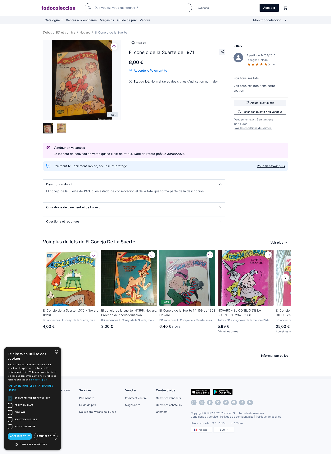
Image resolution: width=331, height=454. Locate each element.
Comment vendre (136, 398)
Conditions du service (204, 416)
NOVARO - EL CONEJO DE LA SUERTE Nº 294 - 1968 (239, 312)
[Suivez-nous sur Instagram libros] (202, 402)
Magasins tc (132, 405)
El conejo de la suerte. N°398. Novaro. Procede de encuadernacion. (129, 312)
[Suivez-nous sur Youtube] (234, 402)
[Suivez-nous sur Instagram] (194, 402)
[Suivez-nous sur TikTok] (242, 402)
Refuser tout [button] (46, 436)
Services (85, 390)
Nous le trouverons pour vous (97, 411)
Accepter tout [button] (20, 436)
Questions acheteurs (169, 405)
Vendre (145, 20)
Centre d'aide (165, 390)
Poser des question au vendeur (262, 111)
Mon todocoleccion (267, 20)
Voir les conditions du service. (253, 128)
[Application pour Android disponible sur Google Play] (223, 391)
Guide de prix (127, 20)
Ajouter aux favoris (262, 102)
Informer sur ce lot (274, 355)
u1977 (238, 46)
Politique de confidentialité (236, 416)
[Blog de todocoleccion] (250, 402)
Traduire (141, 43)
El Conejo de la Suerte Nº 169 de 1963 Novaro (187, 312)
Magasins (107, 20)
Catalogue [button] (53, 20)
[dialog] (32, 398)
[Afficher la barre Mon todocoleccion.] (285, 20)
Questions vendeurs (168, 398)
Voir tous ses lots (246, 78)
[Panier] (285, 7)
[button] (134, 184)
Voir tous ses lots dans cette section (254, 88)
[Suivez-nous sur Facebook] (210, 402)
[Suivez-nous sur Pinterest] (226, 402)
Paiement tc (86, 398)
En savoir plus (39, 379)
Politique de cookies (268, 416)
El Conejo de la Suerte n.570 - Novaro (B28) (70, 312)
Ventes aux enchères (81, 20)
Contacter (162, 411)
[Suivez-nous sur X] (218, 402)
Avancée (203, 7)
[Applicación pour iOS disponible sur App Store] (201, 391)
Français (202, 429)
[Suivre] (114, 46)
